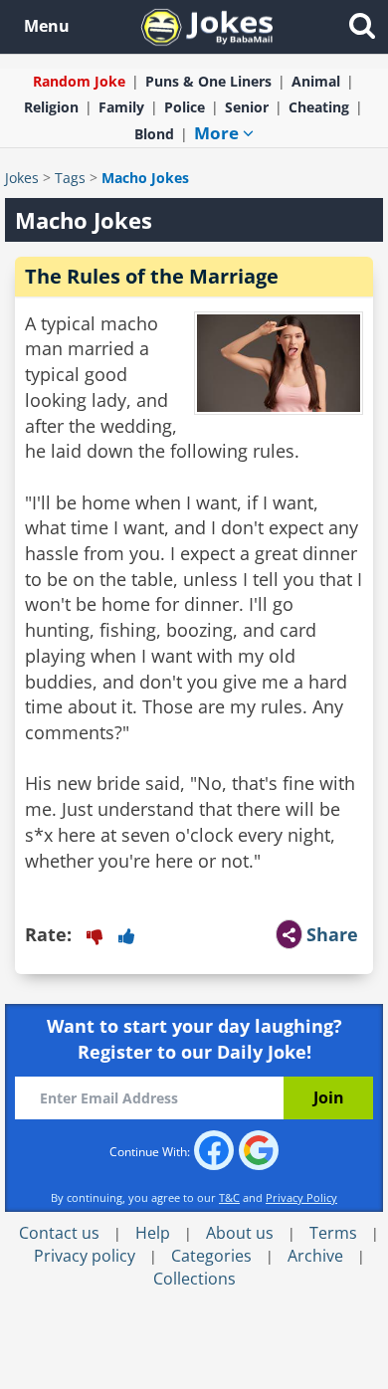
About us (240, 1233)
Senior (247, 107)
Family (121, 107)
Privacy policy (84, 1256)
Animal (315, 81)
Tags (70, 177)
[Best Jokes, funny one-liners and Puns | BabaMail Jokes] (207, 25)
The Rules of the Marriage (152, 276)
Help (152, 1233)
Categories (211, 1256)
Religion (51, 107)
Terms (333, 1233)
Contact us (59, 1233)
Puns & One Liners (208, 81)
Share (332, 934)
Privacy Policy (301, 1197)
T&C (229, 1197)
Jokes (22, 177)
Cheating (319, 107)
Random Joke (79, 81)
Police (184, 107)
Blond (154, 133)
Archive (315, 1256)
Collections (194, 1279)
